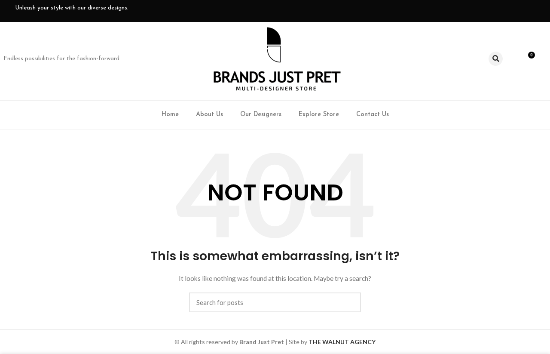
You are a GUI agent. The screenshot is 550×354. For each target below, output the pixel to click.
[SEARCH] (349, 302)
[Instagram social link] (487, 11)
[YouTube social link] (500, 11)
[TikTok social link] (528, 11)
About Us (209, 114)
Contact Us (372, 114)
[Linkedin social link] (514, 11)
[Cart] (528, 58)
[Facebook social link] (473, 11)
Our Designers (260, 114)
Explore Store (319, 114)
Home (170, 114)
